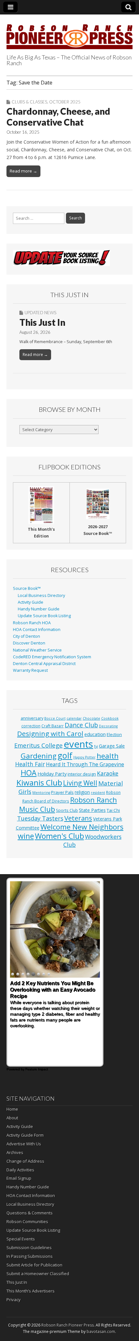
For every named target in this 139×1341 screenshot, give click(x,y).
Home (12, 1109)
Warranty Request (30, 670)
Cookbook (110, 718)
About (12, 1118)
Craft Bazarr (52, 725)
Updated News (40, 312)
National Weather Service (37, 650)
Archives (14, 1152)
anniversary (32, 718)
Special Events (20, 1239)
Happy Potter (84, 757)
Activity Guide (30, 602)
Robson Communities (27, 1221)
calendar (74, 718)
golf (65, 755)
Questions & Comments (29, 1213)
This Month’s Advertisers (30, 1291)
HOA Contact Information (36, 629)
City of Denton (26, 636)
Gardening (39, 756)
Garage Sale (112, 745)
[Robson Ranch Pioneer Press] (69, 32)
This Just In (42, 322)
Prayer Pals (62, 792)
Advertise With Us (23, 1144)
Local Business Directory (41, 595)
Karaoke (107, 773)
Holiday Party (52, 773)
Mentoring (41, 792)
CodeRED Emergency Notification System (52, 657)
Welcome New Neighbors (81, 826)
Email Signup (18, 1178)
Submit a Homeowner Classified (37, 1273)
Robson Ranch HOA (32, 623)
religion (82, 792)
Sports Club (67, 810)
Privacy (13, 1299)
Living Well (80, 782)
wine (26, 836)
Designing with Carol (50, 733)
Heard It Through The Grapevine (85, 764)
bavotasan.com (101, 1331)
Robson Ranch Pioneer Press (67, 1325)
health (108, 756)
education (95, 734)
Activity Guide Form (25, 1135)
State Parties (92, 810)
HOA (29, 773)
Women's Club (59, 836)
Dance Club (81, 725)
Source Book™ (27, 588)
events (78, 744)
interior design (82, 774)
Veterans (78, 817)
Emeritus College (38, 745)
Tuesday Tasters (40, 818)
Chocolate (91, 718)
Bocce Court (55, 718)
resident (98, 792)
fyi (96, 746)
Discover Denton (29, 643)
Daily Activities (20, 1170)
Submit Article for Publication (34, 1265)
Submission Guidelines (29, 1247)
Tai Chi (113, 810)
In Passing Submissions (29, 1256)
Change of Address (25, 1161)
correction (30, 725)
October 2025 (64, 101)
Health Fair (30, 764)
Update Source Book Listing (44, 615)
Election (114, 734)
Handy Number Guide (38, 609)
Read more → (23, 171)
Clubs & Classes (29, 101)
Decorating (108, 726)
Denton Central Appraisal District (44, 663)
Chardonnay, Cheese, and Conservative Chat (58, 117)
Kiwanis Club (39, 782)
